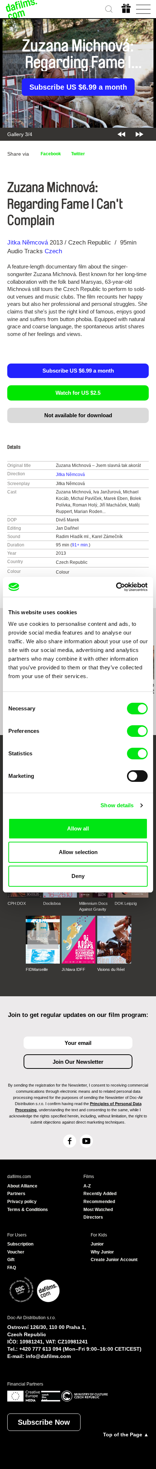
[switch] (137, 731)
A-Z (87, 1186)
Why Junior (102, 1252)
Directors (93, 1217)
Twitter (78, 153)
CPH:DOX (17, 903)
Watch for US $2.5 (78, 393)
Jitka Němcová (27, 242)
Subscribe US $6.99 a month (78, 87)
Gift (11, 1259)
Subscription (20, 1244)
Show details (117, 805)
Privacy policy (22, 1201)
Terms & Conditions (27, 1209)
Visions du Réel (110, 969)
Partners (16, 1193)
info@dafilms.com (48, 1356)
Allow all (78, 828)
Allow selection (78, 852)
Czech (53, 251)
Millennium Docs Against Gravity (93, 906)
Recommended (99, 1201)
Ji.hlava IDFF (73, 969)
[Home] (21, 9)
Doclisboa (52, 903)
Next (139, 134)
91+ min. (80, 544)
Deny (78, 876)
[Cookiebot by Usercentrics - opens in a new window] (116, 587)
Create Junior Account (114, 1259)
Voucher (15, 1252)
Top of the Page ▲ (126, 1434)
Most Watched (98, 1209)
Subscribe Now (44, 1422)
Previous (121, 134)
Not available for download (78, 415)
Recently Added (99, 1193)
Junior (97, 1244)
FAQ (11, 1267)
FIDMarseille (37, 969)
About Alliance (22, 1186)
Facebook (51, 153)
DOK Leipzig (126, 903)
